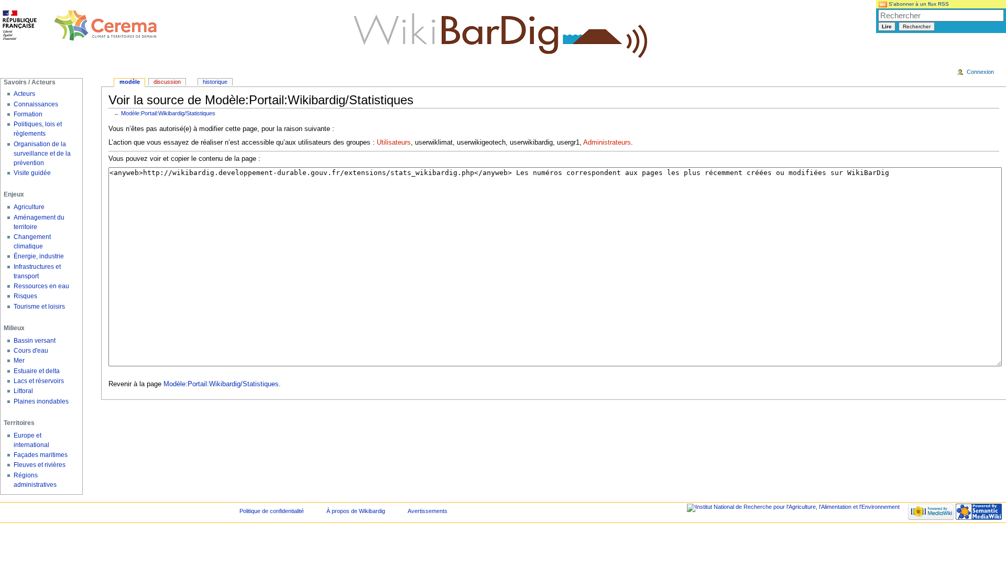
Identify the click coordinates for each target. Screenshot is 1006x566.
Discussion (167, 82)
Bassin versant (35, 340)
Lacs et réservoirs (39, 381)
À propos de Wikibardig (355, 511)
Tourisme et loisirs (39, 306)
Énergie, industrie (39, 256)
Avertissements (427, 511)
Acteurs (24, 93)
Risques (25, 296)
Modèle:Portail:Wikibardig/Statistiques (168, 113)
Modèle (129, 82)
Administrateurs (607, 142)
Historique (215, 82)
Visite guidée (32, 173)
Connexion (980, 72)
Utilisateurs (394, 142)
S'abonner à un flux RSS (918, 4)
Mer (19, 360)
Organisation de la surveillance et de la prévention (42, 153)
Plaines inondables (41, 401)
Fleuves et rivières (39, 465)
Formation (28, 114)
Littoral (23, 391)
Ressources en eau (41, 286)
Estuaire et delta (37, 371)
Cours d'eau (31, 350)
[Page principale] (80, 26)
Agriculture (29, 207)
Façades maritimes (41, 455)
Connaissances (36, 104)
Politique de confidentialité (271, 511)
